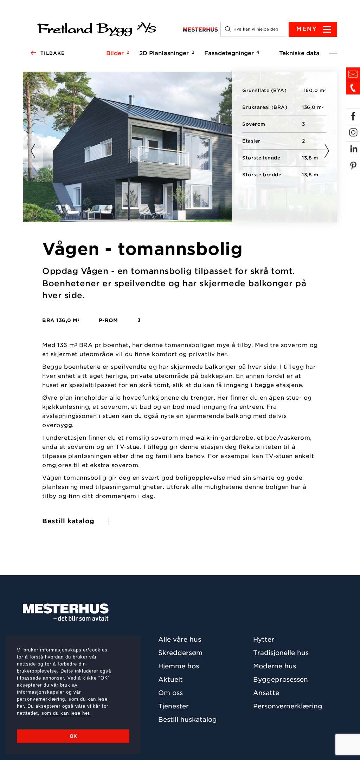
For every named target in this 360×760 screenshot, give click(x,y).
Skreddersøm (180, 652)
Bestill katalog (68, 521)
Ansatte (266, 692)
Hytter (263, 639)
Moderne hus (274, 666)
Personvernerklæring (287, 706)
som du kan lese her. (66, 713)
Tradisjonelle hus (281, 652)
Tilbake (52, 53)
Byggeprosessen (280, 679)
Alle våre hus (179, 639)
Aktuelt (170, 679)
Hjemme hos (178, 666)
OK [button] (73, 736)
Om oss (170, 692)
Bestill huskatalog (187, 719)
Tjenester (173, 706)
